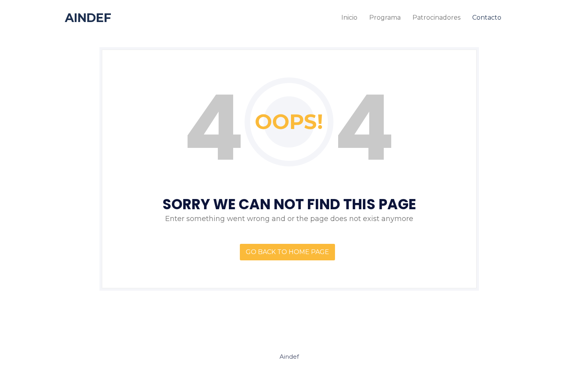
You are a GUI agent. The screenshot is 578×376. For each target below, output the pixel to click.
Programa (385, 17)
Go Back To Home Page (287, 252)
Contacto (486, 17)
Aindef (88, 18)
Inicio (349, 17)
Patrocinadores (436, 17)
